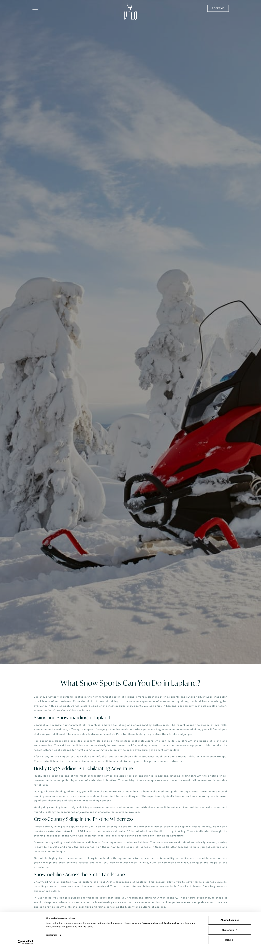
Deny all (229, 940)
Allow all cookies (230, 920)
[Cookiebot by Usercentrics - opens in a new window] (25, 942)
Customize (51, 935)
